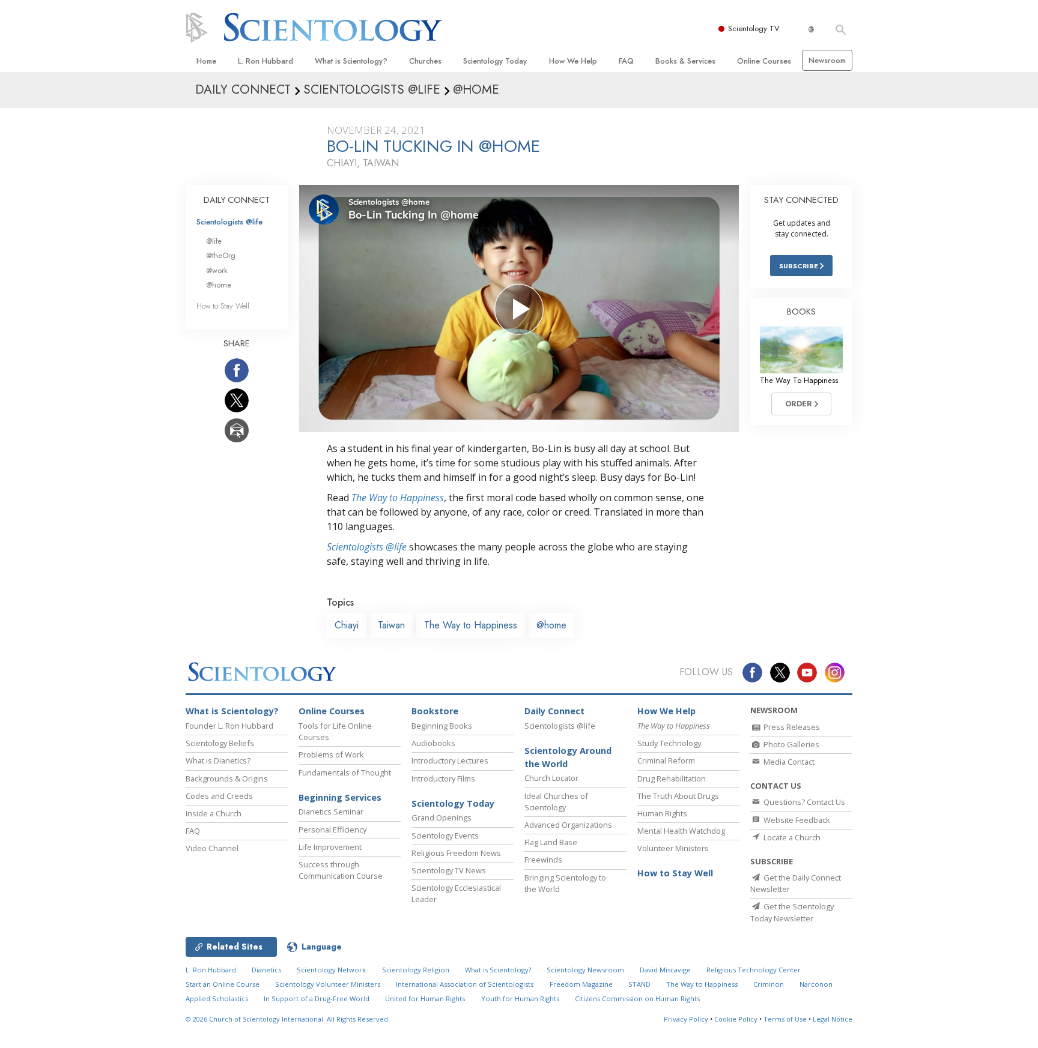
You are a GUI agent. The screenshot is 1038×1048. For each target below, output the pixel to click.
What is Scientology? (351, 61)
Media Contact (788, 761)
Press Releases (791, 726)
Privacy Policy (686, 1018)
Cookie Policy (735, 1018)
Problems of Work (331, 754)
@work (217, 270)
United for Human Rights (425, 998)
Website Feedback (796, 820)
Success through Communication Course (341, 870)
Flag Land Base (550, 842)
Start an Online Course (223, 984)
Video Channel (212, 848)
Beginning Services (340, 797)
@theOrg (220, 255)
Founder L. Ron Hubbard (229, 725)
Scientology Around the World (568, 757)
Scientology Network (331, 969)
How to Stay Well (222, 306)
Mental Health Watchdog (681, 830)
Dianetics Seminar (331, 811)
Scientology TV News (448, 870)
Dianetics (266, 969)
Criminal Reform (666, 760)
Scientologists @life (229, 221)
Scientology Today (495, 61)
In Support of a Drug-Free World (316, 998)
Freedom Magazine (581, 984)
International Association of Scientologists (464, 984)
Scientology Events (445, 835)
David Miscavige (665, 969)
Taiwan (391, 625)
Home (206, 61)
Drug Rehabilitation (671, 778)
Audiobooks (433, 743)
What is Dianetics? (218, 760)
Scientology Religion (415, 969)
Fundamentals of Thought (345, 772)
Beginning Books (441, 725)
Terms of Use (785, 1018)
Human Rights (662, 813)
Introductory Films (443, 778)
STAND (639, 984)
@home (551, 625)
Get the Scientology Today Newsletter (792, 912)
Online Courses (764, 61)
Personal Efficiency (332, 829)
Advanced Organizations (568, 824)
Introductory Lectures (449, 760)
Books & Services (685, 61)
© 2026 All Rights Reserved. (288, 1018)
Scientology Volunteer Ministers (327, 984)
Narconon (816, 984)
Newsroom (827, 60)
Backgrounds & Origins (227, 778)
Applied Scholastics (217, 998)
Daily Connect (554, 711)
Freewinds (543, 859)
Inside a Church (213, 813)
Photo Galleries (790, 744)
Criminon (768, 984)
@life (214, 241)
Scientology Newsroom (585, 969)
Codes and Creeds (219, 796)
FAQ (626, 61)
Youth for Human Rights (520, 998)
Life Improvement (330, 847)
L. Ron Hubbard (265, 61)
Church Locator (551, 777)
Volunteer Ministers (673, 848)
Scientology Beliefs (220, 743)
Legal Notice (832, 1018)
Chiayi (347, 625)
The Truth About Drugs (678, 796)
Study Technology (669, 743)
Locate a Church (791, 837)
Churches (425, 61)
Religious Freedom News (456, 853)
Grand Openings (441, 817)
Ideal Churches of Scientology (556, 802)
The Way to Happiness (397, 497)
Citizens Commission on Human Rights (637, 998)
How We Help (573, 61)
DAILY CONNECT (237, 200)
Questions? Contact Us (803, 802)
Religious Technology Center (753, 969)
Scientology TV (754, 28)
